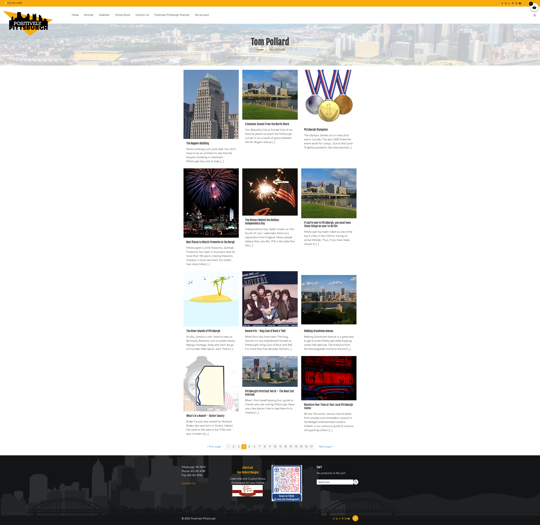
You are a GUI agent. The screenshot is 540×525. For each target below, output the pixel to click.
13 (291, 446)
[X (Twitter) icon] (506, 3)
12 (285, 446)
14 (296, 446)
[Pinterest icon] (513, 3)
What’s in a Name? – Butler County (205, 416)
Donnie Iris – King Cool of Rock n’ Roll (265, 331)
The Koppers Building (197, 143)
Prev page (215, 446)
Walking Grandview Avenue (318, 331)
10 (275, 446)
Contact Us (188, 483)
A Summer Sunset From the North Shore (267, 124)
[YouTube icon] (509, 3)
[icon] (520, 3)
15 (301, 446)
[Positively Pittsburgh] (34, 23)
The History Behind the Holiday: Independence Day (262, 221)
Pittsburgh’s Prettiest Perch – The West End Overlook (269, 392)
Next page (325, 446)
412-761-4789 (14, 3)
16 (306, 446)
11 (280, 446)
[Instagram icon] (516, 3)
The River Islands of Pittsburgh (203, 331)
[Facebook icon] (502, 3)
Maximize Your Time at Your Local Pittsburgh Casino (328, 406)
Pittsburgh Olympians (316, 129)
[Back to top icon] (355, 518)
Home (259, 49)
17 (311, 446)
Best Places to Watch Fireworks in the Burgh (210, 242)
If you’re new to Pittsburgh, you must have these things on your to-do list (327, 224)
